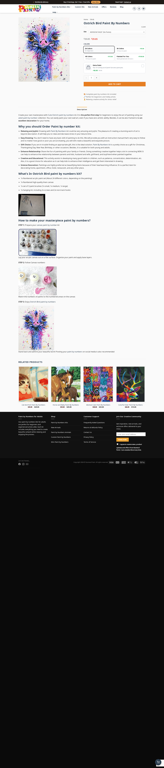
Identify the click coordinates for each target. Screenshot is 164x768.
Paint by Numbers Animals (61, 432)
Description (82, 109)
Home (86, 19)
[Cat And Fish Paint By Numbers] (33, 384)
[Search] (134, 8)
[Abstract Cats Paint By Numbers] (98, 384)
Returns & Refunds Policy (93, 427)
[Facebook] (19, 464)
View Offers (95, 2)
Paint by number (63, 126)
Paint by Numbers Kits (61, 7)
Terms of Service (90, 442)
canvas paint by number (47, 225)
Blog (122, 7)
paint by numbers (76, 220)
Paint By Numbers (58, 131)
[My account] (139, 8)
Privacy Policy (89, 437)
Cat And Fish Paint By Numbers (33, 405)
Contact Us (88, 432)
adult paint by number (27, 118)
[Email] (27, 464)
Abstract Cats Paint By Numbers (98, 405)
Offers (104, 7)
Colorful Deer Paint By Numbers (130, 405)
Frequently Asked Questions (94, 422)
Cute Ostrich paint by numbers (61, 115)
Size (85, 32)
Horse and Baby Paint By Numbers (66, 405)
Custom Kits (80, 7)
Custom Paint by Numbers (61, 437)
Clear (143, 27)
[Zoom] (21, 79)
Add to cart (114, 84)
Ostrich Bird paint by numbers (54, 174)
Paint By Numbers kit (102, 144)
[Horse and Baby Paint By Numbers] (66, 384)
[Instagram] (23, 464)
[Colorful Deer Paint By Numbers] (130, 384)
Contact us (127, 2)
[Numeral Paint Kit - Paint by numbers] (32, 8)
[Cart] (143, 8)
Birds (92, 19)
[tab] (82, 109)
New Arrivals (93, 7)
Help (54, 12)
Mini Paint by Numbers (59, 442)
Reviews (113, 7)
